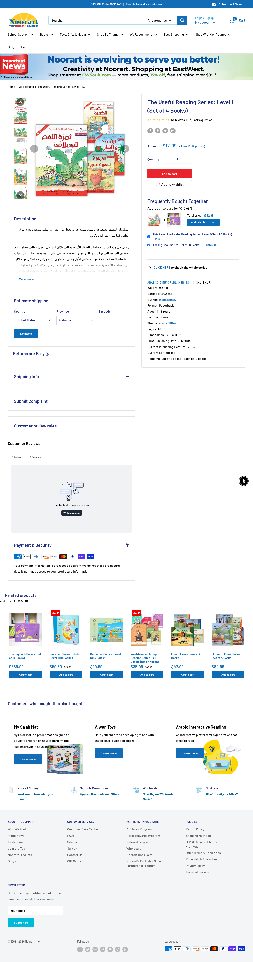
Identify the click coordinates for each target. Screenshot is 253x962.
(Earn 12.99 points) (192, 146)
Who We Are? (17, 829)
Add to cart (169, 174)
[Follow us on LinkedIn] (125, 949)
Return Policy (195, 829)
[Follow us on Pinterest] (102, 949)
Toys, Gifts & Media (73, 34)
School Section (18, 34)
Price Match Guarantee (201, 859)
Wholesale (133, 848)
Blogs (12, 861)
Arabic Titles (167, 323)
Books (44, 34)
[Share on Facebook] (150, 130)
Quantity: (153, 159)
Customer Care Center (82, 829)
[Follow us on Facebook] (80, 949)
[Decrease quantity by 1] (167, 159)
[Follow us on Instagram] (95, 949)
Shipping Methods (198, 835)
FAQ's (71, 835)
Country (19, 311)
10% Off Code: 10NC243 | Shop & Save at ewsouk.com (126, 4)
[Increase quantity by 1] (188, 159)
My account (203, 22)
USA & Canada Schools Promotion (201, 844)
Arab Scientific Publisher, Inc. (169, 282)
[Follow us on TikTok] (117, 949)
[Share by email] (173, 130)
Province (62, 311)
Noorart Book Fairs (139, 855)
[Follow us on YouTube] (110, 949)
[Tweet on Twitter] (165, 130)
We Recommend (141, 34)
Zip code (105, 311)
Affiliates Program (139, 829)
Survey (72, 848)
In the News (16, 835)
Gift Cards (74, 861)
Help (24, 47)
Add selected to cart (203, 222)
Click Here (162, 267)
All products (26, 86)
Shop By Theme (108, 34)
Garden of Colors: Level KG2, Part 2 (105, 656)
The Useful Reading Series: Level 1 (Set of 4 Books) (192, 234)
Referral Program (138, 842)
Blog (11, 47)
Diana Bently (167, 299)
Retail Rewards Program (143, 835)
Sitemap (73, 842)
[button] (20, 102)
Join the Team (17, 848)
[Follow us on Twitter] (87, 949)
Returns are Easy (29, 353)
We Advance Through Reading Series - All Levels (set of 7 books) (145, 657)
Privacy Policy (195, 865)
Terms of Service (197, 872)
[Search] (182, 20)
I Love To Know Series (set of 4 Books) (226, 656)
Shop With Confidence (210, 34)
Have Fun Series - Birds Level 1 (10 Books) (65, 656)
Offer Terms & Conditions (203, 853)
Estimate (26, 333)
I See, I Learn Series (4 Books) (185, 656)
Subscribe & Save (230, 4)
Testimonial (16, 842)
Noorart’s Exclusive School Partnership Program (144, 863)
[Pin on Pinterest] (157, 130)
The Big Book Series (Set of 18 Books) (176, 245)
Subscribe (21, 922)
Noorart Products (20, 855)
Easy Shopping (174, 34)
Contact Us (74, 855)
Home (11, 86)
